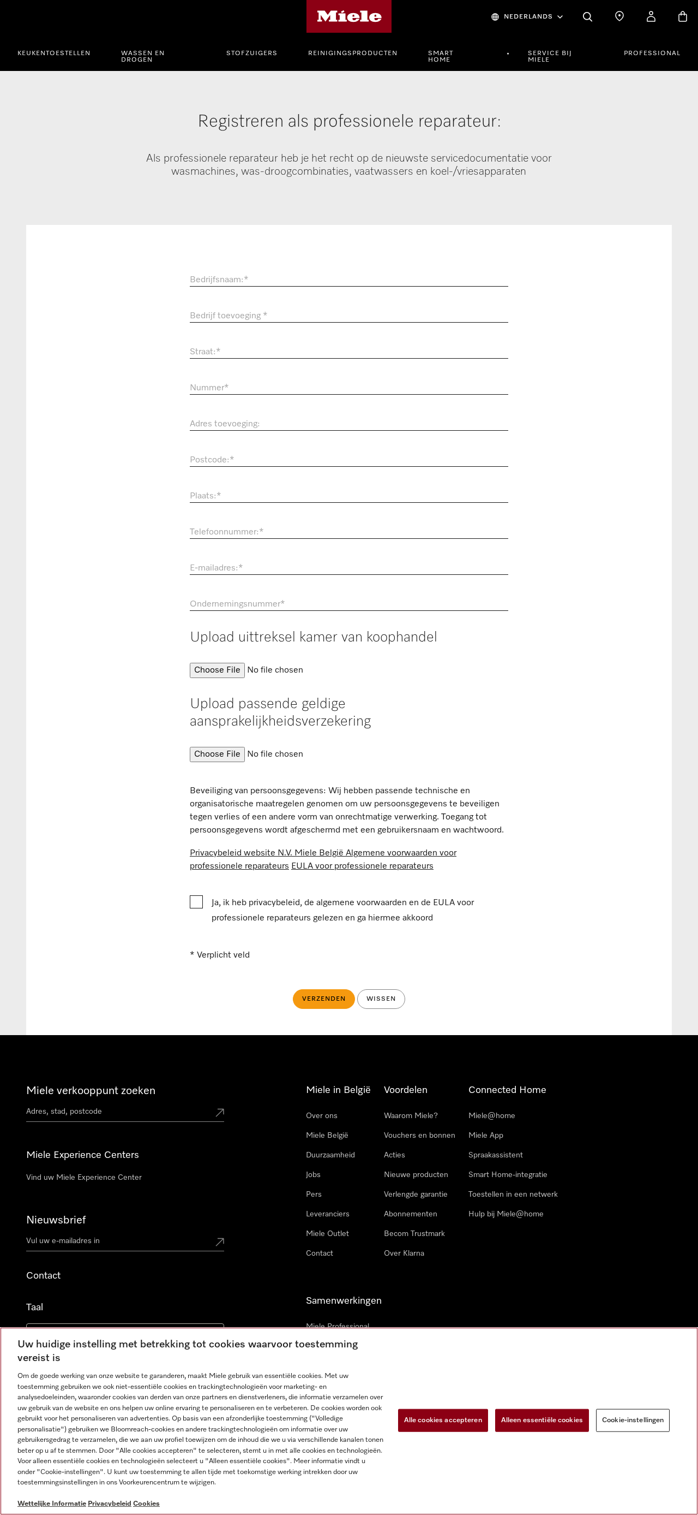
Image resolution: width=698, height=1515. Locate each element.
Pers (314, 1194)
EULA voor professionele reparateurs (362, 866)
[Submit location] (219, 1113)
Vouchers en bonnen (419, 1135)
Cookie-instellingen (633, 1420)
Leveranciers (328, 1214)
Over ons (322, 1116)
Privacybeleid (109, 1503)
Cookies (146, 1503)
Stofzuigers (252, 53)
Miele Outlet (327, 1234)
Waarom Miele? (411, 1116)
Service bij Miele (550, 56)
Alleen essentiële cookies (542, 1420)
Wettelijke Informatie (51, 1503)
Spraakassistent (495, 1155)
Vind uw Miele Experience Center (84, 1177)
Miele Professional (337, 1326)
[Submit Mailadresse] (219, 1243)
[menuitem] (60, 52)
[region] (349, 1421)
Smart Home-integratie (507, 1175)
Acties (394, 1155)
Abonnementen (410, 1214)
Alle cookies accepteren (443, 1420)
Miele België (327, 1135)
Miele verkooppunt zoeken (90, 1090)
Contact (319, 1253)
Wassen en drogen (143, 56)
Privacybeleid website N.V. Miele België (268, 853)
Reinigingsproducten (353, 53)
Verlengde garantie (416, 1194)
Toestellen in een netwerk (513, 1194)
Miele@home (491, 1116)
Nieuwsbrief (56, 1220)
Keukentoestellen (54, 53)
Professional (652, 53)
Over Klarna (404, 1253)
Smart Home (440, 56)
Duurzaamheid (330, 1155)
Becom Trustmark (414, 1234)
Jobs (313, 1175)
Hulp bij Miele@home (506, 1214)
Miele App (485, 1135)
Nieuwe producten (416, 1175)
